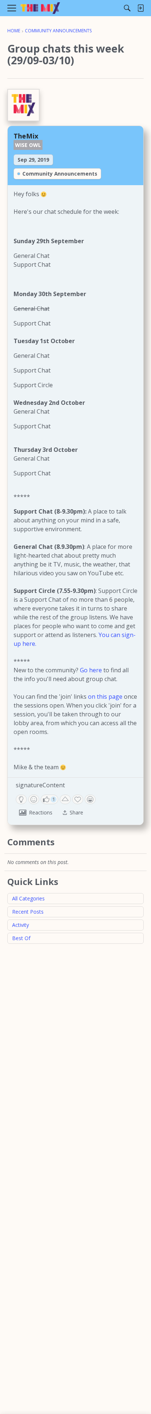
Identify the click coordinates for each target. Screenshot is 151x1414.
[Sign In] (140, 8)
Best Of (21, 938)
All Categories (28, 898)
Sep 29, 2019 (33, 159)
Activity (20, 924)
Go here (91, 670)
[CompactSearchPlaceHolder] (127, 8)
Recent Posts (28, 911)
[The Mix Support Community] (40, 8)
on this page (105, 696)
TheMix (26, 135)
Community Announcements (59, 173)
